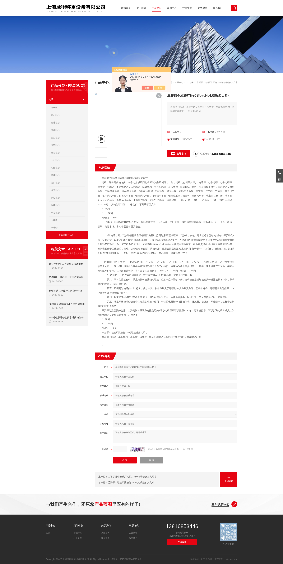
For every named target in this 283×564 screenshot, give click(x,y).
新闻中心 (172, 8)
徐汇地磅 (55, 197)
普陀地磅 (55, 190)
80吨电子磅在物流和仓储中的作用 (67, 304)
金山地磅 (55, 137)
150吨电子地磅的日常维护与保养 (66, 317)
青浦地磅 (55, 122)
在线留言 (202, 8)
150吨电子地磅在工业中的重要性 (66, 277)
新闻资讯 (78, 533)
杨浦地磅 (55, 175)
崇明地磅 (55, 115)
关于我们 (141, 8)
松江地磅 (55, 130)
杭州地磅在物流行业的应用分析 (65, 291)
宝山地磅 (55, 160)
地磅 (51, 99)
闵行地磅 (55, 167)
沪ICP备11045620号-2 (130, 559)
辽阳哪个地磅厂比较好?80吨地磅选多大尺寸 (131, 482)
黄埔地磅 (55, 205)
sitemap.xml (231, 559)
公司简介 (105, 533)
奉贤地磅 (55, 212)
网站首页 (126, 8)
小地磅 (54, 227)
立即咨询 (181, 153)
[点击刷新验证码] (137, 449)
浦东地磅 (55, 145)
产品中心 (156, 8)
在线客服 (182, 542)
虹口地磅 (55, 182)
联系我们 (218, 8)
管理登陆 (218, 559)
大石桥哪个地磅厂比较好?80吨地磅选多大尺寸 (132, 476)
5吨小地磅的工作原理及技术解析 (66, 264)
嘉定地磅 (55, 152)
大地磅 (54, 220)
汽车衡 (54, 107)
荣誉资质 (105, 538)
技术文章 (187, 8)
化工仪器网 (206, 559)
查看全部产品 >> (67, 235)
